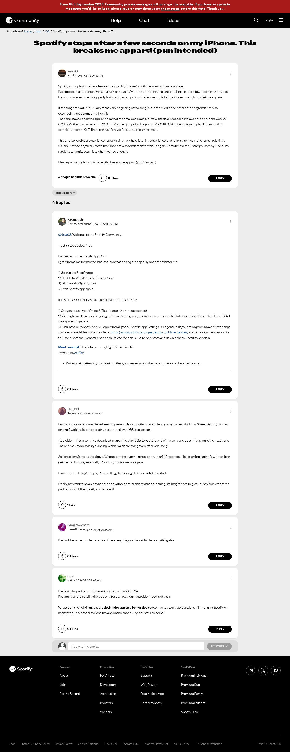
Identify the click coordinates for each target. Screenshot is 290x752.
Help (116, 20)
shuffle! (78, 352)
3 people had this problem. (77, 177)
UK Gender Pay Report (209, 744)
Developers (108, 684)
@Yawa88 (65, 234)
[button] (231, 73)
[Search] (256, 20)
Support (146, 675)
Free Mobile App (152, 693)
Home (28, 31)
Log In (269, 20)
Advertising (108, 693)
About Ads (111, 744)
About (64, 675)
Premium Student (193, 703)
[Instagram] (250, 670)
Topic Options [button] (63, 193)
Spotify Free (189, 712)
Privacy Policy (64, 744)
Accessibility (131, 744)
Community (26, 20)
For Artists (107, 675)
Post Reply (219, 646)
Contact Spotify (151, 703)
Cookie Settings (88, 744)
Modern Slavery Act (156, 744)
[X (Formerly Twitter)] (263, 670)
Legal (12, 744)
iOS (47, 31)
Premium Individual (194, 675)
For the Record (70, 693)
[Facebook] (276, 670)
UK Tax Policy (181, 744)
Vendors (106, 712)
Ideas (173, 20)
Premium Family (192, 693)
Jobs (63, 684)
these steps (170, 8)
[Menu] (281, 20)
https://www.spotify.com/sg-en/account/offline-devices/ (149, 332)
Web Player (149, 684)
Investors (106, 703)
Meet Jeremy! (68, 347)
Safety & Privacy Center (36, 744)
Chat (144, 20)
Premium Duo (190, 684)
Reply (220, 178)
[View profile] (62, 73)
